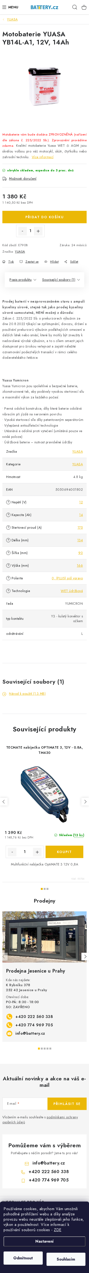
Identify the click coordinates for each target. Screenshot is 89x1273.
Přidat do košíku (44, 217)
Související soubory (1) (58, 279)
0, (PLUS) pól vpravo (67, 578)
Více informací (43, 157)
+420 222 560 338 (34, 1016)
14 (81, 514)
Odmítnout (23, 1258)
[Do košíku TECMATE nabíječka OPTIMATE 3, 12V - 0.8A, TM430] (65, 852)
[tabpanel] (44, 976)
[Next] (85, 956)
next (85, 801)
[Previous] (4, 956)
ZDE (57, 1230)
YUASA (20, 251)
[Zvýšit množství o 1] (38, 231)
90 (80, 552)
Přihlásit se (67, 1103)
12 (81, 502)
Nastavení (44, 1241)
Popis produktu (20, 279)
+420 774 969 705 (34, 1025)
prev (4, 801)
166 (80, 565)
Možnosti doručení (23, 178)
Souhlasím (66, 1259)
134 (80, 540)
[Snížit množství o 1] (22, 231)
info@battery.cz (30, 1033)
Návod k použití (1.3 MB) (27, 693)
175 (80, 527)
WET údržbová (72, 590)
